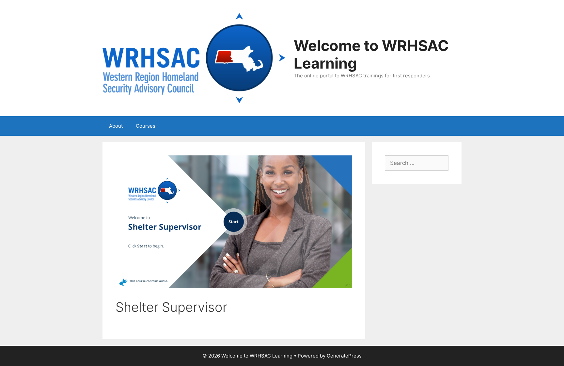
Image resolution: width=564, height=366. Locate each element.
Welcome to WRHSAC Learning (371, 54)
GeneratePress (344, 356)
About (116, 126)
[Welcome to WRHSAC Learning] (193, 58)
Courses (145, 126)
